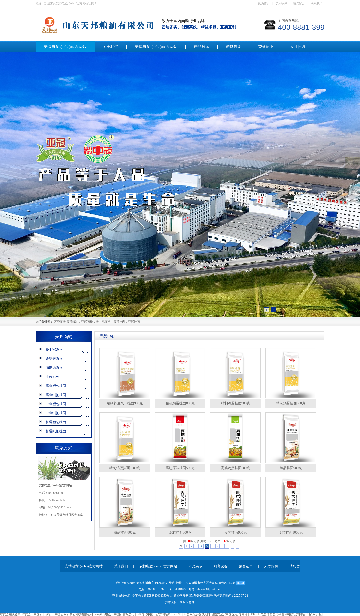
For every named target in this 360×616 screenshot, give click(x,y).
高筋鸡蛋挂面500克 (235, 468)
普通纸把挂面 (56, 431)
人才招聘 (298, 47)
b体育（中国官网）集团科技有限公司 (69, 614)
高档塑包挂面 (56, 386)
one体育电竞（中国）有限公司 (114, 614)
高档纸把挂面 (56, 395)
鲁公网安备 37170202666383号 (193, 595)
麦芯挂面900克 (235, 532)
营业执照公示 (121, 595)
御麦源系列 (54, 368)
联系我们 (317, 3)
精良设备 (233, 47)
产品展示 (201, 47)
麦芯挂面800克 (180, 532)
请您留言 (299, 3)
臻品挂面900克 (291, 468)
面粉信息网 (187, 602)
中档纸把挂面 (56, 413)
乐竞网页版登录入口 (197, 614)
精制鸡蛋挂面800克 (180, 403)
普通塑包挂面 (56, 422)
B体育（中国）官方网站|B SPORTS (159, 614)
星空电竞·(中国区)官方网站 (229, 614)
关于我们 (110, 47)
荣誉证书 (266, 47)
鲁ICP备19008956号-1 (158, 595)
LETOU (254, 614)
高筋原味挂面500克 (180, 468)
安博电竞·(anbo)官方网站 (65, 47)
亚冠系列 (52, 377)
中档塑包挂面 (56, 404)
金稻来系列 (54, 359)
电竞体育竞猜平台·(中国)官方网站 (283, 614)
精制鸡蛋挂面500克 (290, 403)
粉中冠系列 (54, 349)
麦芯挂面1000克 (291, 532)
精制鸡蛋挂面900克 (235, 403)
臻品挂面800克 (125, 532)
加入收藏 (281, 3)
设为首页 (264, 3)
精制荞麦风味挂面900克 (125, 403)
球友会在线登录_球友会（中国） (21, 614)
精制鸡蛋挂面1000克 (124, 468)
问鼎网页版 (314, 614)
